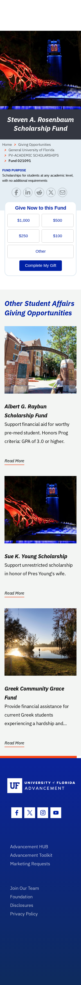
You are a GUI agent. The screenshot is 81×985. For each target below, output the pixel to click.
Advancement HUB (29, 846)
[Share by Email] (63, 193)
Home (7, 144)
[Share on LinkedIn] (29, 193)
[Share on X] (52, 193)
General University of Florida (31, 150)
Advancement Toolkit (31, 855)
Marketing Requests (30, 864)
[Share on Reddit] (40, 193)
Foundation (21, 897)
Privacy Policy (24, 914)
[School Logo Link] (38, 786)
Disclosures (21, 905)
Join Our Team (24, 888)
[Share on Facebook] (17, 193)
